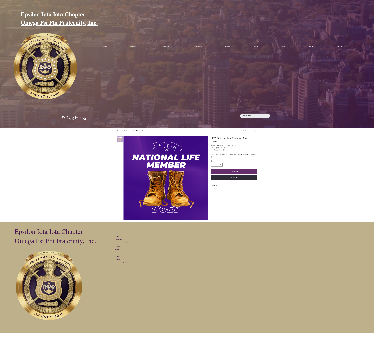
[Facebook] (214, 185)
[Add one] (221, 165)
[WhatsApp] (212, 185)
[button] (83, 119)
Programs (118, 246)
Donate (117, 253)
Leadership (118, 239)
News (117, 256)
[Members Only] (117, 263)
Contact (117, 259)
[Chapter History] (117, 242)
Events (117, 249)
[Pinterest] (216, 185)
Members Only (125, 263)
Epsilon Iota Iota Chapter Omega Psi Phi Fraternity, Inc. (59, 18)
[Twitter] (219, 185)
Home (117, 236)
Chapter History (125, 243)
